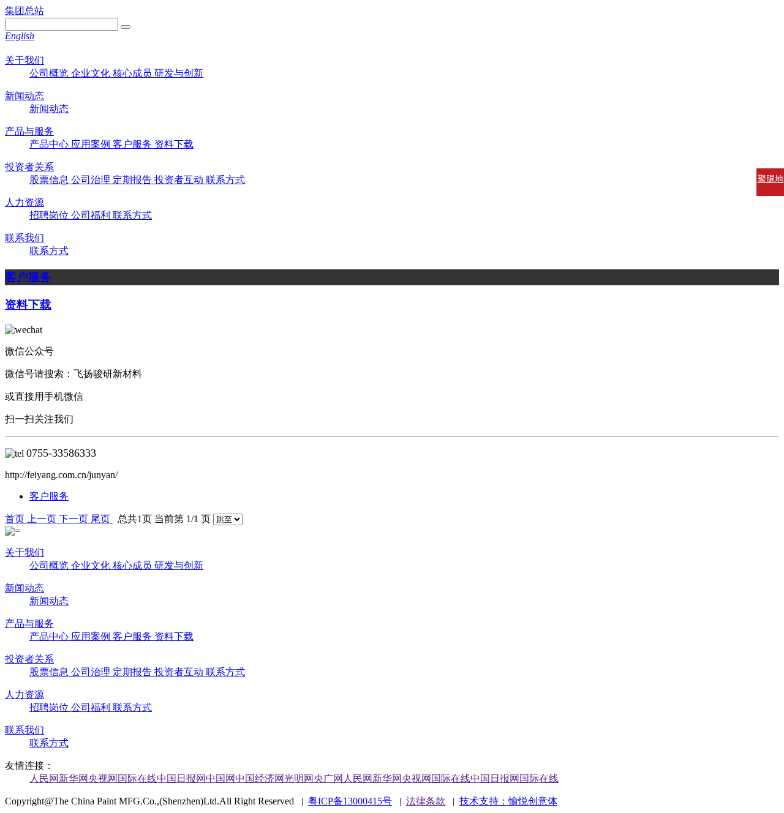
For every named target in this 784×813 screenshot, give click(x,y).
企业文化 (92, 73)
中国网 (220, 778)
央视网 (103, 778)
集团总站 (24, 11)
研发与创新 (178, 73)
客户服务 (133, 144)
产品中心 (50, 144)
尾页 (102, 519)
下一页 (75, 519)
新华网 (73, 778)
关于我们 (24, 60)
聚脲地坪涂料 (770, 189)
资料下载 (174, 144)
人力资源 (24, 202)
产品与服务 (29, 131)
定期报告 (133, 179)
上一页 (43, 519)
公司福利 (92, 215)
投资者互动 (180, 179)
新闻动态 (24, 96)
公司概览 (50, 73)
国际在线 (137, 778)
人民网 (44, 778)
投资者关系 (29, 167)
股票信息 (50, 179)
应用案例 (92, 144)
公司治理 (92, 179)
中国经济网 (259, 778)
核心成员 (133, 73)
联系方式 (225, 179)
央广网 (328, 778)
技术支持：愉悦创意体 (508, 801)
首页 (16, 519)
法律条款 (425, 801)
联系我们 (24, 238)
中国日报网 (181, 778)
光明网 (299, 778)
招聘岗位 (50, 215)
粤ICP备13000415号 (350, 801)
